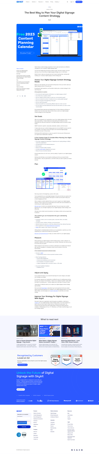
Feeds (37, 227)
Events (69, 416)
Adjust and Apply (19, 86)
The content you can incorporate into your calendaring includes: (22, 82)
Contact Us (36, 439)
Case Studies (70, 415)
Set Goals (18, 73)
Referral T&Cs (70, 434)
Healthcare (53, 424)
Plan (17, 80)
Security (35, 422)
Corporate (52, 422)
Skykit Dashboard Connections (53, 225)
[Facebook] (72, 450)
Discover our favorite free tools (41, 233)
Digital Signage (53, 413)
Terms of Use (70, 426)
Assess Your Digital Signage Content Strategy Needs (22, 71)
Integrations (36, 424)
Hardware (35, 420)
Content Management (38, 415)
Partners (47, 1)
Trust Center (36, 437)
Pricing (51, 1)
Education (52, 431)
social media (42, 149)
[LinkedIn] (77, 450)
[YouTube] (81, 450)
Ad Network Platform (55, 416)
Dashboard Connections (38, 418)
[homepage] (19, 2)
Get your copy (38, 206)
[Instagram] (79, 450)
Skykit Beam (44, 288)
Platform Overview (37, 413)
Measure (18, 84)
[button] (28, 2)
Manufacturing (53, 427)
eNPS (42, 253)
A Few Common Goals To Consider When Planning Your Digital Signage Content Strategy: (23, 77)
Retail (52, 429)
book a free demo (54, 290)
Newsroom (36, 435)
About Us (35, 431)
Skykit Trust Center (71, 439)
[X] (74, 450)
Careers (35, 433)
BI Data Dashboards (54, 415)
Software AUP (70, 432)
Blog (68, 413)
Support (69, 418)
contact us (37, 302)
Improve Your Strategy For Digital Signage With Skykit (22, 89)
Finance (52, 426)
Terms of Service (71, 427)
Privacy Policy (70, 424)
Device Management (37, 416)
